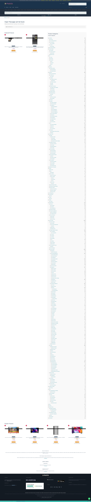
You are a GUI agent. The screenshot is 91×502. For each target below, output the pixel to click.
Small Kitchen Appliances (54, 283)
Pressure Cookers (54, 334)
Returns (61, 0)
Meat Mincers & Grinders (55, 323)
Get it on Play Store (23, 501)
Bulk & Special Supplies (52, 47)
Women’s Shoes (53, 191)
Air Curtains (52, 235)
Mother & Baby (52, 372)
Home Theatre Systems (54, 113)
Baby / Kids (51, 169)
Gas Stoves (53, 312)
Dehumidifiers (52, 238)
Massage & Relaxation (53, 408)
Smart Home (51, 378)
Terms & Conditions (42, 492)
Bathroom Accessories (54, 346)
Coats (52, 180)
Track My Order (37, 492)
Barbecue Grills (54, 286)
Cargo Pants (53, 179)
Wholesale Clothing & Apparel (54, 186)
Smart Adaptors (53, 379)
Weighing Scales (53, 228)
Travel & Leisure (52, 383)
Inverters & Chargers (53, 157)
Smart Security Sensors (54, 382)
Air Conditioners (53, 231)
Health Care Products (52, 209)
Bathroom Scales (53, 349)
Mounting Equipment (53, 146)
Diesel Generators (53, 150)
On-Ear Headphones (54, 110)
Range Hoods (53, 264)
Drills (51, 61)
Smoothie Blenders (55, 290)
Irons (51, 353)
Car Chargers (52, 43)
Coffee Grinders (55, 298)
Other (50, 404)
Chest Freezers (54, 271)
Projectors (51, 99)
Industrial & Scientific (51, 386)
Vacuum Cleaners (53, 360)
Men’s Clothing (53, 176)
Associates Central (64, 0)
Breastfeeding (52, 375)
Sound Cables (53, 90)
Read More (45, 458)
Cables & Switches (52, 68)
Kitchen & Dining (52, 249)
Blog (29, 492)
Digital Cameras (52, 54)
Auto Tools (51, 39)
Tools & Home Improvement (54, 224)
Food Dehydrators (54, 308)
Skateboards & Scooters (53, 412)
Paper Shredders (52, 393)
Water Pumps (52, 227)
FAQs (49, 492)
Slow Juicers (53, 341)
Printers (51, 394)
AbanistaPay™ (13, 485)
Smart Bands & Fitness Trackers (55, 131)
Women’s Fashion (52, 187)
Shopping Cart (53, 0)
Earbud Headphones (54, 106)
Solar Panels (52, 164)
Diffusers (52, 246)
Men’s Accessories (53, 175)
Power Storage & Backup (53, 154)
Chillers (53, 272)
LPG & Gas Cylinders (53, 265)
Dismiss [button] (89, 501)
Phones (51, 95)
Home (6, 17)
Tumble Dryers (54, 368)
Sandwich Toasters (54, 338)
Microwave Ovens (54, 324)
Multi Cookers (53, 327)
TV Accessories (53, 128)
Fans (51, 239)
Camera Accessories (52, 51)
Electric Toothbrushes (53, 212)
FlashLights (53, 138)
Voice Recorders (53, 121)
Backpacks (52, 172)
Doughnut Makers (54, 301)
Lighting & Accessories (53, 142)
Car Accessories (52, 42)
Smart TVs (52, 127)
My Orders (50, 0)
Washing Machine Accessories (56, 371)
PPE (50, 65)
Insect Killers (52, 223)
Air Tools (51, 57)
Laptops (52, 83)
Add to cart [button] (13, 50)
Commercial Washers (54, 364)
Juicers (53, 316)
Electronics (7, 7)
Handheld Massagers (53, 409)
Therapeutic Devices (53, 213)
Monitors (52, 84)
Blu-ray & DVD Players (53, 73)
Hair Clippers (52, 205)
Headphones (52, 105)
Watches (52, 132)
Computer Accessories (54, 79)
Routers (52, 94)
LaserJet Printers (53, 397)
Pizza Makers (53, 331)
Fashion (50, 168)
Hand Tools (51, 58)
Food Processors (54, 309)
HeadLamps (52, 46)
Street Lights (52, 147)
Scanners (52, 401)
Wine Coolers (53, 282)
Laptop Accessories (52, 91)
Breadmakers (53, 293)
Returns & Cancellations (63, 492)
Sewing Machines (53, 356)
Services (50, 405)
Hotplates (53, 313)
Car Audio (52, 76)
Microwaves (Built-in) (54, 261)
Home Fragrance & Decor (53, 245)
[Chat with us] (89, 499)
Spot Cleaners (53, 357)
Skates (51, 415)
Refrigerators (53, 279)
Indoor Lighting (54, 139)
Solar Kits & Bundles (53, 161)
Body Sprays (52, 217)
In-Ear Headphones (54, 109)
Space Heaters (53, 242)
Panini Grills (53, 330)
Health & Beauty (51, 202)
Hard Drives (53, 80)
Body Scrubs (52, 216)
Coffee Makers (54, 297)
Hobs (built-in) (53, 260)
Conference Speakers (53, 102)
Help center (31, 492)
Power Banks (52, 98)
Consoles (51, 201)
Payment (45, 492)
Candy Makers (54, 294)
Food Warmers (54, 257)
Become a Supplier (58, 492)
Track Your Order (57, 0)
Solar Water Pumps (53, 165)
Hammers (52, 62)
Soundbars (52, 120)
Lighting (51, 135)
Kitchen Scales (54, 320)
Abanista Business (69, 0)
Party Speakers (53, 117)
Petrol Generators (53, 153)
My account (47, 0)
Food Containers (54, 305)
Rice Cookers (53, 335)
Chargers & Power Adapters (54, 87)
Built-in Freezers (54, 268)
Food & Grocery (51, 194)
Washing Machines (53, 361)
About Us (51, 492)
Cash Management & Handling (54, 390)
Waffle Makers (53, 342)
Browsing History (43, 0)
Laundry (13, 7)
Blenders (53, 287)
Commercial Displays (53, 124)
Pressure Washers (54, 367)
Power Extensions (53, 69)
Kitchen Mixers (54, 319)
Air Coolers (52, 234)
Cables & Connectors (53, 143)
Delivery (47, 492)
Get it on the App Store (18, 501)
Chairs (51, 198)
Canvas (53, 183)
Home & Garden (51, 220)
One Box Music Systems (54, 116)
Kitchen (10, 7)
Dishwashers (52, 250)
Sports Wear (51, 416)
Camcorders (51, 50)
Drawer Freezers (54, 276)
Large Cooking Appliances (54, 253)
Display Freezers (54, 275)
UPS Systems (52, 158)
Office (50, 389)
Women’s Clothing (53, 190)
